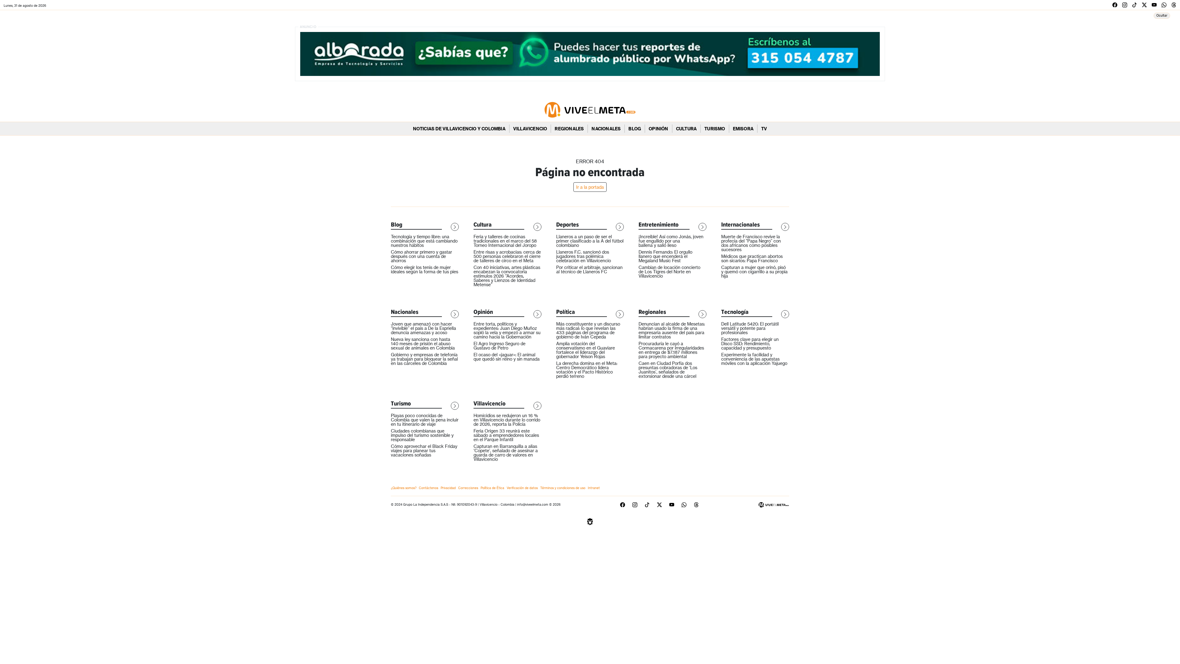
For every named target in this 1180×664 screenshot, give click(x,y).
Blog (634, 128)
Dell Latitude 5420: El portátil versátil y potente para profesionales (750, 328)
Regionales (569, 128)
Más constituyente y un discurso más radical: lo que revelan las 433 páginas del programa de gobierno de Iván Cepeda (588, 330)
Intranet (594, 488)
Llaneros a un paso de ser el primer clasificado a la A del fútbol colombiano (589, 241)
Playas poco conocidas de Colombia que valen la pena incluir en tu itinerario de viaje (424, 420)
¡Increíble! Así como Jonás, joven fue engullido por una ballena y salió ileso (671, 241)
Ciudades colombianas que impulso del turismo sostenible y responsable (422, 435)
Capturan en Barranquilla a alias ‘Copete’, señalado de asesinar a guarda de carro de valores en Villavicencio (506, 453)
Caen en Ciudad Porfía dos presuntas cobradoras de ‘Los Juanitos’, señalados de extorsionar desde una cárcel (668, 370)
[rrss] (1114, 5)
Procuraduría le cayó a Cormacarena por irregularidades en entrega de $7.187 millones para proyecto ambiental (671, 350)
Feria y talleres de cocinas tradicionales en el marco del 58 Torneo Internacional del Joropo (505, 241)
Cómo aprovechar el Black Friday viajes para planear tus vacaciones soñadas (424, 450)
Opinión (658, 128)
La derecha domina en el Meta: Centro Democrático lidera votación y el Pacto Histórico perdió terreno (586, 370)
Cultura (686, 128)
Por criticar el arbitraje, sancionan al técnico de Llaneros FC (589, 269)
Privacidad (448, 488)
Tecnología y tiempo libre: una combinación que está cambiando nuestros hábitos (424, 241)
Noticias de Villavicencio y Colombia (459, 128)
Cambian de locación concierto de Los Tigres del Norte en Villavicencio (669, 272)
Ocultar (1161, 15)
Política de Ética (492, 488)
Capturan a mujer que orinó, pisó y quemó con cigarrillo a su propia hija (754, 272)
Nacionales (606, 128)
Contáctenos (428, 488)
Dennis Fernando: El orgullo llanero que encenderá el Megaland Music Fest (665, 256)
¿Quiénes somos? (403, 488)
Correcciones (468, 488)
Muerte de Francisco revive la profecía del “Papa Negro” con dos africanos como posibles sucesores (751, 243)
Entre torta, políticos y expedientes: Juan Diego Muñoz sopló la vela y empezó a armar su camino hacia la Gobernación (507, 330)
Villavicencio (530, 128)
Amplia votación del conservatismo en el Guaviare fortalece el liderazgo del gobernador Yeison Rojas (585, 350)
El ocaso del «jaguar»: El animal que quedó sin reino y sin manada (507, 357)
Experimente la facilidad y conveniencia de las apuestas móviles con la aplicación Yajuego (754, 359)
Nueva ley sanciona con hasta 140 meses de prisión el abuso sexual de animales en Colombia (423, 343)
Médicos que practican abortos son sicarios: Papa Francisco (752, 258)
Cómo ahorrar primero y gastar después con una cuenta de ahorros (421, 256)
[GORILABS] (590, 521)
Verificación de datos (522, 488)
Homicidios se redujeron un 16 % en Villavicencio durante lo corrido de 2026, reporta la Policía (507, 420)
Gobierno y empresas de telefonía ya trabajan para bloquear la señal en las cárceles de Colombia (424, 359)
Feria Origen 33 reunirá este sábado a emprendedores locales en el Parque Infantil (506, 435)
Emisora (743, 128)
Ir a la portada (590, 187)
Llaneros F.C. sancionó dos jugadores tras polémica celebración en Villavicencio (583, 256)
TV (764, 128)
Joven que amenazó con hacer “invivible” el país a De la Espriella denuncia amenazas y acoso (423, 328)
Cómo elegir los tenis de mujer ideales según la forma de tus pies (424, 269)
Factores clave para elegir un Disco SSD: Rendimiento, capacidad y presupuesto (750, 343)
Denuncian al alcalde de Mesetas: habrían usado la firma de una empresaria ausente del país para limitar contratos (672, 330)
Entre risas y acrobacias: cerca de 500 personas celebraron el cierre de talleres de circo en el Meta (507, 256)
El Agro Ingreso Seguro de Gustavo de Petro (499, 345)
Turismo (714, 128)
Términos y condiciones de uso (562, 488)
